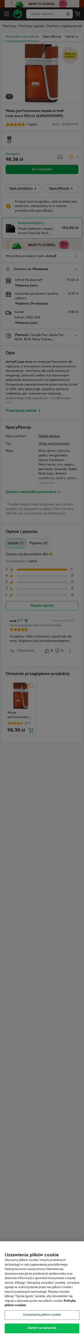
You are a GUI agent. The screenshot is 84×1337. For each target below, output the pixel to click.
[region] (42, 1289)
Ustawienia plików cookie (42, 1315)
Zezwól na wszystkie (42, 1328)
